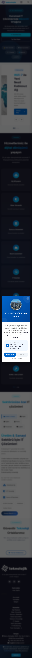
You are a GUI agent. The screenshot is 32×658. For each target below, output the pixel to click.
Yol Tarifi (11, 354)
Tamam (22, 354)
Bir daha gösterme (17, 358)
